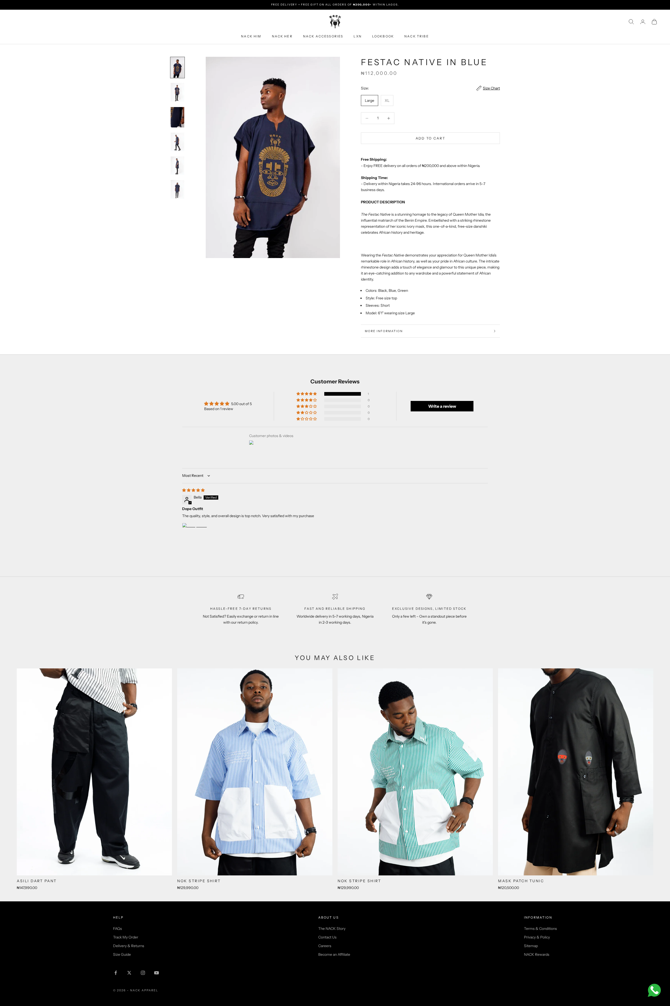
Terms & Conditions (540, 928)
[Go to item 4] (177, 142)
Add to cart (430, 138)
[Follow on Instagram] (143, 972)
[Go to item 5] (177, 166)
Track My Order (125, 937)
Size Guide (122, 954)
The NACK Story (331, 928)
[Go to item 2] (177, 92)
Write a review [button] (442, 406)
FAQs (117, 928)
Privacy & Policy (537, 937)
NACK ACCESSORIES (323, 36)
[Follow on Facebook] (115, 972)
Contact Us (327, 937)
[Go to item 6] (177, 189)
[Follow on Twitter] (129, 972)
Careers (324, 945)
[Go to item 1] (177, 67)
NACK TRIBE (416, 36)
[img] (193, 490)
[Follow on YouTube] (156, 972)
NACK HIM (251, 36)
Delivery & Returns (128, 945)
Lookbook (383, 36)
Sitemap (531, 945)
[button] (307, 394)
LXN (357, 36)
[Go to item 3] (177, 117)
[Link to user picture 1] (194, 535)
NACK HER (282, 36)
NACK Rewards (536, 954)
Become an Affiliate (334, 954)
